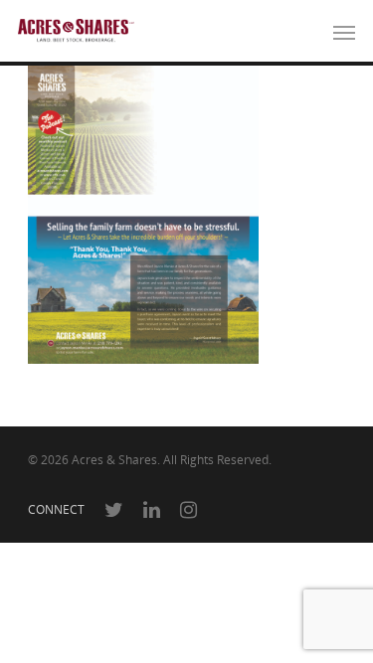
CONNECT (56, 509)
